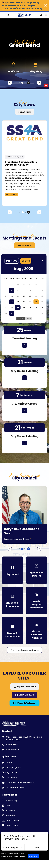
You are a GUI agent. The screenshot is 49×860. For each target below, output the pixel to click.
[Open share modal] (8, 15)
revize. (22, 853)
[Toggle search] (41, 15)
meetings (11, 260)
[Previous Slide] (10, 83)
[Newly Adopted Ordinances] (36, 600)
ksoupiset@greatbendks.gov (16, 539)
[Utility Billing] (36, 67)
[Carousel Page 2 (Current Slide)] (22, 83)
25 (18, 307)
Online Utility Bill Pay (12, 847)
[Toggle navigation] (3, 15)
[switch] (46, 85)
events (26, 260)
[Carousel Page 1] (19, 82)
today (28, 318)
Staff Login (33, 856)
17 (11, 302)
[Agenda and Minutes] (36, 570)
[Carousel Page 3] (25, 82)
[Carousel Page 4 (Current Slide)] (23, 212)
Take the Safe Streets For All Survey (22, 8)
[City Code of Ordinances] (12, 600)
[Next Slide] (39, 83)
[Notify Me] (13, 67)
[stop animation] (28, 82)
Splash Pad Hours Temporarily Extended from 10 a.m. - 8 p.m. (20, 4)
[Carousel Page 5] (25, 212)
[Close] (45, 5)
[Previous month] (40, 260)
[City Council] (12, 570)
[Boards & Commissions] (12, 630)
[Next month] (42, 260)
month (20, 318)
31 (11, 313)
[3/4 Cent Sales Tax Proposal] (36, 630)
